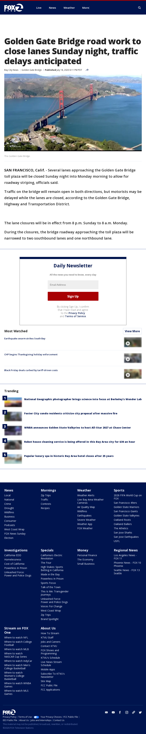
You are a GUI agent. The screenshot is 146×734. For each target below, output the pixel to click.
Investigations (15, 550)
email (106, 712)
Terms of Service (75, 316)
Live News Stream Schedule (51, 663)
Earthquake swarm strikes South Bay (24, 338)
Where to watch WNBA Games (17, 685)
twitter (140, 712)
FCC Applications (50, 689)
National (9, 499)
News (8, 490)
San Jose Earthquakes (126, 536)
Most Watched (15, 331)
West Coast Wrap (14, 529)
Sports (119, 490)
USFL (117, 541)
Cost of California (14, 563)
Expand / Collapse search (139, 8)
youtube (113, 712)
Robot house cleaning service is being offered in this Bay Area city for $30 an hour (79, 441)
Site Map (46, 681)
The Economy (85, 559)
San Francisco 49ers (125, 502)
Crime (7, 503)
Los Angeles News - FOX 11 (125, 557)
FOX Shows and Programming (50, 652)
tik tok (133, 712)
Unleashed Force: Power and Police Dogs (17, 574)
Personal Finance (87, 555)
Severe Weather (86, 519)
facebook (120, 712)
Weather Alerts (85, 495)
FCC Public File (49, 685)
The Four (46, 562)
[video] (133, 342)
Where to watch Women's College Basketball (14, 676)
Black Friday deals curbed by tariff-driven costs (31, 370)
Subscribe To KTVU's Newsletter (53, 675)
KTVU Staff (47, 637)
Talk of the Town (51, 587)
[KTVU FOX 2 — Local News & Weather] (16, 7)
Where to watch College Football (18, 643)
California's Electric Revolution (51, 557)
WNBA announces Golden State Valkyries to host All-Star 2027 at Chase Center (77, 427)
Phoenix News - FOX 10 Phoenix (127, 564)
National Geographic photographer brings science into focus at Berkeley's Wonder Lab (83, 399)
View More (132, 331)
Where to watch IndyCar (18, 661)
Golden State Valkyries (126, 515)
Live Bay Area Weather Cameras (90, 501)
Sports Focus (48, 583)
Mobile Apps (48, 669)
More (85, 7)
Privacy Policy (77, 313)
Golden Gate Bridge (32, 69)
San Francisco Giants (126, 511)
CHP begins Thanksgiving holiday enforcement (31, 354)
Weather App (84, 524)
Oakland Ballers (123, 524)
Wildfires (9, 512)
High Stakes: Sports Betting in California (52, 568)
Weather (84, 490)
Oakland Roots (122, 519)
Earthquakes (84, 515)
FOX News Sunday (14, 533)
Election (8, 538)
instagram (127, 712)
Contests (46, 503)
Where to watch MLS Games (16, 692)
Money (82, 550)
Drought (9, 508)
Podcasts (9, 525)
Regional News (126, 550)
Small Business (86, 563)
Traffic (44, 499)
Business (9, 516)
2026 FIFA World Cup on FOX (128, 497)
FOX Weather (85, 528)
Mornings (48, 490)
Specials (47, 550)
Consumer (10, 520)
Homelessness (12, 559)
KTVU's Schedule (50, 657)
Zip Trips (46, 495)
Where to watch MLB (16, 649)
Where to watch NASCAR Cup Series (15, 655)
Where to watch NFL (16, 637)
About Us (48, 628)
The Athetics (121, 528)
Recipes (45, 508)
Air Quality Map (86, 507)
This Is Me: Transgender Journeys (55, 593)
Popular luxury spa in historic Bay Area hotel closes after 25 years (69, 456)
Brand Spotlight (50, 619)
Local (7, 495)
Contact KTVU (49, 646)
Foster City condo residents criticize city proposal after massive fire (70, 413)
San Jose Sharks (123, 532)
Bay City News (11, 69)
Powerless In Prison (15, 568)
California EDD (12, 555)
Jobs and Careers (50, 641)
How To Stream (50, 633)
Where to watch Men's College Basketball (17, 666)
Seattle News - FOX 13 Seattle (127, 571)
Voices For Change (51, 606)
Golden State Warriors (126, 507)
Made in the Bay (50, 574)
